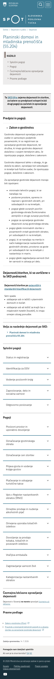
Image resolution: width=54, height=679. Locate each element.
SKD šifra (12, 97)
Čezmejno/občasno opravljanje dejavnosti (26, 73)
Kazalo (6, 666)
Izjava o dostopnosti (11, 669)
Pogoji (13, 66)
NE (31, 653)
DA (28, 653)
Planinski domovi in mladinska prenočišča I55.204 (23, 334)
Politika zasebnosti (22, 666)
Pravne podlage (18, 78)
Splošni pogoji (17, 62)
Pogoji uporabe (41, 666)
